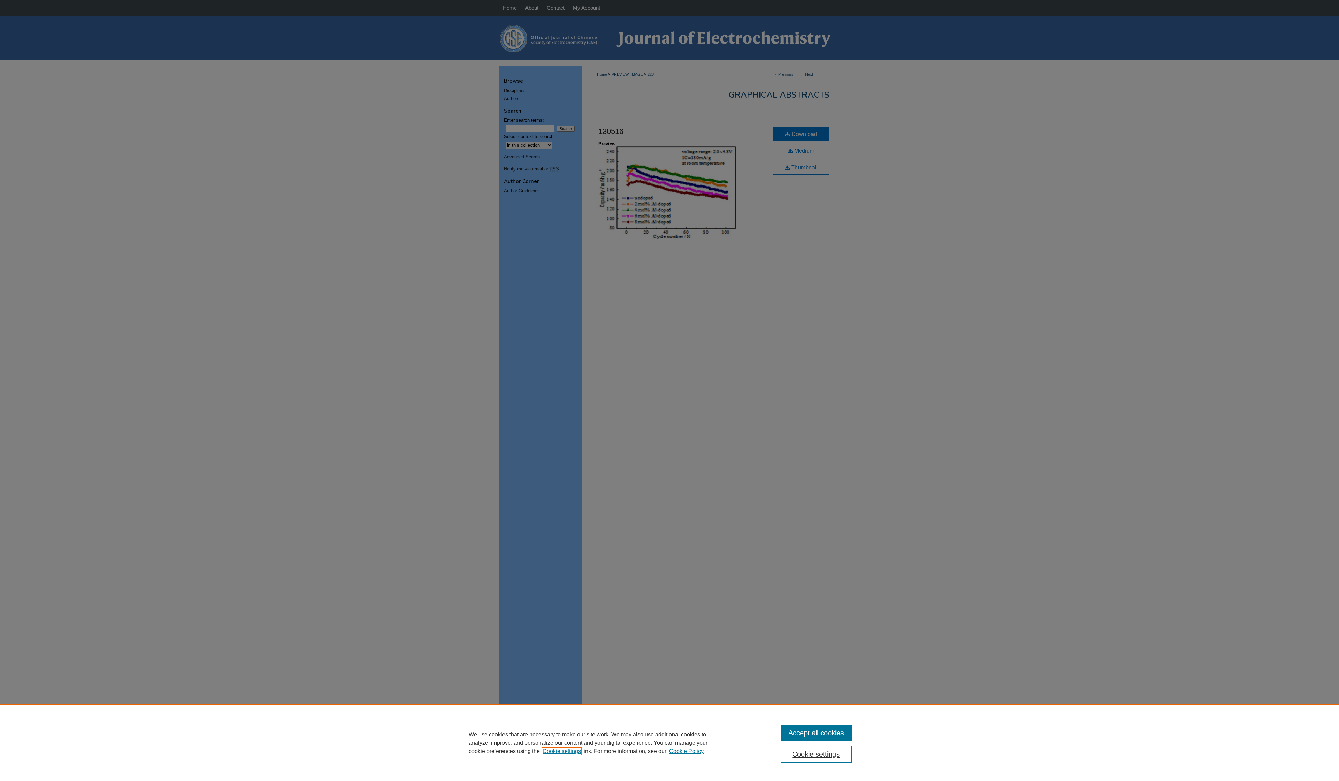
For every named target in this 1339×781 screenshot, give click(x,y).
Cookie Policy (686, 751)
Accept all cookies (816, 733)
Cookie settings (562, 751)
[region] (669, 742)
